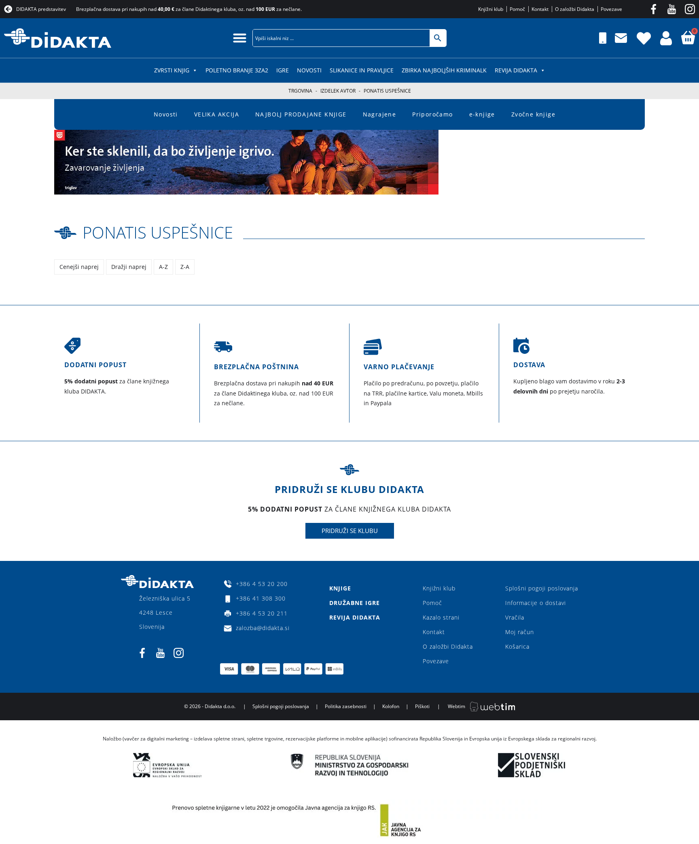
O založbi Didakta (448, 646)
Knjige (340, 588)
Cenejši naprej (79, 267)
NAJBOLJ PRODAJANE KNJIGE (301, 114)
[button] (239, 38)
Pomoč (432, 603)
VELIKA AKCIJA (216, 114)
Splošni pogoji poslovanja (541, 588)
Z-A (184, 267)
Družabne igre (354, 603)
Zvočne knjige (533, 114)
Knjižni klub (439, 588)
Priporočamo (432, 114)
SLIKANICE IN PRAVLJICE (362, 70)
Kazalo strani (441, 617)
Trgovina (300, 90)
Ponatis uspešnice (158, 232)
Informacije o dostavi (535, 603)
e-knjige (482, 114)
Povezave (436, 661)
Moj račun (519, 632)
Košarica (517, 646)
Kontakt (434, 632)
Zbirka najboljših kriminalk (444, 70)
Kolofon (390, 706)
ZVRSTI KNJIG (171, 70)
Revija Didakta (516, 70)
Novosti (309, 70)
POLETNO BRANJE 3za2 (236, 70)
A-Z (163, 267)
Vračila (514, 617)
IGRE (282, 70)
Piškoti (422, 706)
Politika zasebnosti (345, 706)
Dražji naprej (128, 267)
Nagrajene (379, 114)
